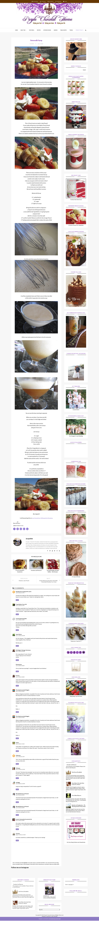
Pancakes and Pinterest (36, 570)
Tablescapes (63, 30)
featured (31, 30)
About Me (23, 30)
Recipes (39, 30)
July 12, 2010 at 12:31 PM (20, 769)
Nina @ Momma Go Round (22, 793)
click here (31, 885)
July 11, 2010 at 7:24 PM (20, 619)
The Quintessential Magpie (22, 690)
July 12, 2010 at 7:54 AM (20, 743)
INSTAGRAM (35, 1)
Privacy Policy (79, 30)
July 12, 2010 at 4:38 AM (20, 665)
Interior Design (47, 30)
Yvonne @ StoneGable (21, 618)
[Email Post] (17, 521)
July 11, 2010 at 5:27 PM (20, 592)
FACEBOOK (58, 1)
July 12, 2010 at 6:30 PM (20, 794)
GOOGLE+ (43, 1)
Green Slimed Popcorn (76, 795)
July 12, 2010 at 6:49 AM (20, 717)
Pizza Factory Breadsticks (77, 772)
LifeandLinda (82, 842)
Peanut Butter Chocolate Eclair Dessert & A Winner (78, 784)
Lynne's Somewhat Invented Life (24, 819)
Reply (17, 599)
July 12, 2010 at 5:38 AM (20, 676)
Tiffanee (18, 768)
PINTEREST (51, 1)
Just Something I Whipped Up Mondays (42, 518)
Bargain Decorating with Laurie (23, 591)
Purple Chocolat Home (49, 915)
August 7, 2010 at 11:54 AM (20, 834)
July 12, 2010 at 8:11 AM (20, 756)
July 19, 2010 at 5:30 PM (20, 820)
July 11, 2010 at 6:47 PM (20, 605)
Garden (55, 30)
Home (16, 30)
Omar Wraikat (54, 916)
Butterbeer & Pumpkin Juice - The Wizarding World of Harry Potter (79, 806)
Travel (71, 30)
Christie (18, 833)
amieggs (18, 782)
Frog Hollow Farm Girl (21, 604)
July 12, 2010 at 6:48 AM (20, 691)
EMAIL (65, 1)
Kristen (17, 675)
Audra (17, 742)
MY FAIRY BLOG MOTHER (55, 918)
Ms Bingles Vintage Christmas (23, 650)
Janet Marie (19, 634)
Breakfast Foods (19, 525)
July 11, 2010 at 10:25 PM (20, 635)
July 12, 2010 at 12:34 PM (20, 783)
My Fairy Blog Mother (72, 842)
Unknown (18, 755)
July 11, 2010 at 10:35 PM (20, 651)
